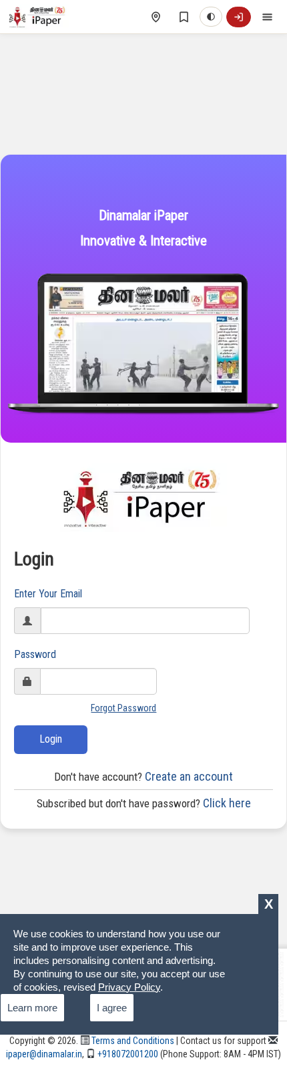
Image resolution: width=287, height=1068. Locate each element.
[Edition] (156, 17)
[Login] (238, 17)
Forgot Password (123, 708)
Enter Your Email (48, 593)
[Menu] (267, 17)
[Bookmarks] (184, 17)
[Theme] (211, 17)
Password (35, 654)
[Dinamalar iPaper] (38, 16)
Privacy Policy (129, 987)
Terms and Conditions (131, 1040)
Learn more (32, 1007)
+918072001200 (126, 1054)
